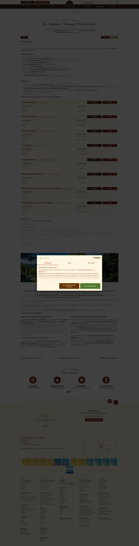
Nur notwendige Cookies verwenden (69, 286)
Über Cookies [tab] (91, 262)
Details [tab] (69, 262)
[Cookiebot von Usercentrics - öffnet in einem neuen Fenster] (94, 258)
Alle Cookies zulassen (90, 286)
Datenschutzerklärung (84, 269)
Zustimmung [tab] (48, 262)
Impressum (42, 271)
